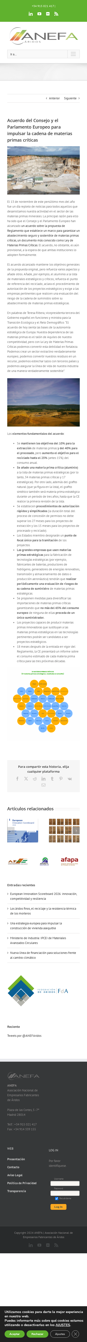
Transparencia (16, 1191)
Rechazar (37, 1334)
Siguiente (70, 98)
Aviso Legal (14, 1175)
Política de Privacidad (21, 1183)
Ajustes (60, 1334)
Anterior (54, 98)
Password (58, 1188)
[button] (10, 830)
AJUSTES (63, 1325)
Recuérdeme (65, 1198)
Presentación (16, 1159)
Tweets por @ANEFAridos (24, 1036)
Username (59, 1178)
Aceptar (14, 1334)
